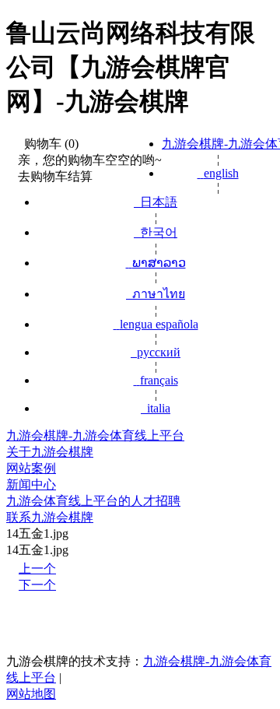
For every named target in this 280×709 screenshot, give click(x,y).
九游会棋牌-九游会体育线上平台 (95, 435)
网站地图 (31, 693)
